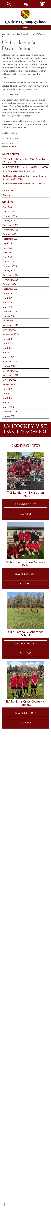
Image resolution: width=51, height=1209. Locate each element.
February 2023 (9, 361)
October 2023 (9, 329)
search (8, 3)
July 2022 (7, 389)
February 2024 (9, 311)
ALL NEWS (25, 513)
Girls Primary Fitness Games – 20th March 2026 (25, 166)
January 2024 (8, 316)
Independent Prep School (11, 34)
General (15, 146)
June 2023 (7, 343)
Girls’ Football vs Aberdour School (18, 171)
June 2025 (7, 247)
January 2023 (8, 366)
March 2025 (8, 261)
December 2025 (10, 225)
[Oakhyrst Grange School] (25, 17)
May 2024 (7, 297)
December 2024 (10, 275)
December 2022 (10, 370)
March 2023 (8, 357)
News (24, 34)
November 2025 (10, 229)
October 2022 (9, 379)
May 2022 (7, 398)
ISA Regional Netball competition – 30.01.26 (23, 183)
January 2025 (8, 270)
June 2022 (7, 393)
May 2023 (7, 347)
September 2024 (10, 288)
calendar (42, 3)
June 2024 (7, 293)
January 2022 (8, 416)
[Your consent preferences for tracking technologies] (4, 1204)
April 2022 (7, 402)
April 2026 (7, 206)
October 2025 (9, 234)
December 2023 (10, 320)
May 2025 (7, 252)
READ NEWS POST (25, 504)
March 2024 (8, 307)
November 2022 (10, 375)
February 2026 (9, 216)
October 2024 (9, 284)
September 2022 (10, 384)
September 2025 (10, 238)
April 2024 (7, 302)
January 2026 (8, 220)
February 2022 (9, 411)
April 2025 (7, 257)
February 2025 (9, 266)
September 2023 (10, 334)
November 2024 (10, 279)
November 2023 (10, 325)
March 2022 (8, 407)
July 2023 (7, 338)
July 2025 (7, 243)
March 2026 (8, 211)
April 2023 (7, 352)
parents (25, 3)
